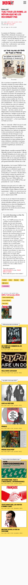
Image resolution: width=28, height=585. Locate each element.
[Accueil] (7, 3)
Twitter (10, 280)
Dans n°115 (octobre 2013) (10, 380)
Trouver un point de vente (7, 297)
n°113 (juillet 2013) (14, 372)
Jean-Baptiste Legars (10, 23)
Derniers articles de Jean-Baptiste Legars (11, 459)
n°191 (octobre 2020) (14, 483)
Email (22, 280)
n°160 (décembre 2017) (14, 349)
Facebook (4, 280)
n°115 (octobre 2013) (10, 295)
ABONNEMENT (8, 270)
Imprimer (6, 283)
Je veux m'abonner (6, 300)
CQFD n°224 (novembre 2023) (14, 533)
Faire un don (4, 303)
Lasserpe (11, 24)
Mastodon (16, 280)
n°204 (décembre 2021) (14, 508)
